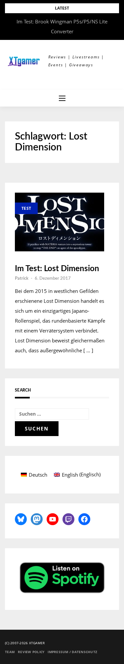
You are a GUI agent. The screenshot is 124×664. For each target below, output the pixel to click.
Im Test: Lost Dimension (57, 269)
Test (26, 208)
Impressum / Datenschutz (72, 651)
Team (10, 651)
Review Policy (31, 651)
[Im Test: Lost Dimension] (59, 222)
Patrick (21, 278)
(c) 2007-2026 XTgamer (25, 643)
